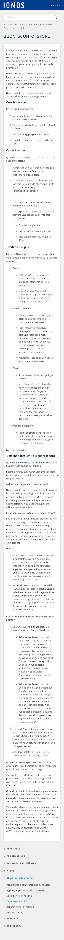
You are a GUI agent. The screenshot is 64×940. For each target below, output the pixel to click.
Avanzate (12, 918)
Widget (11, 871)
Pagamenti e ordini (14, 28)
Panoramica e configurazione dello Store (28, 885)
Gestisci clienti (14, 912)
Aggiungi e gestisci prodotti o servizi (25, 890)
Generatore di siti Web (21, 863)
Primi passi (13, 849)
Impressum (13, 926)
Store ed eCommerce (40, 24)
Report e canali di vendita (20, 906)
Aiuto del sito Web (13, 24)
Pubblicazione (15, 856)
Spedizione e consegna (19, 895)
